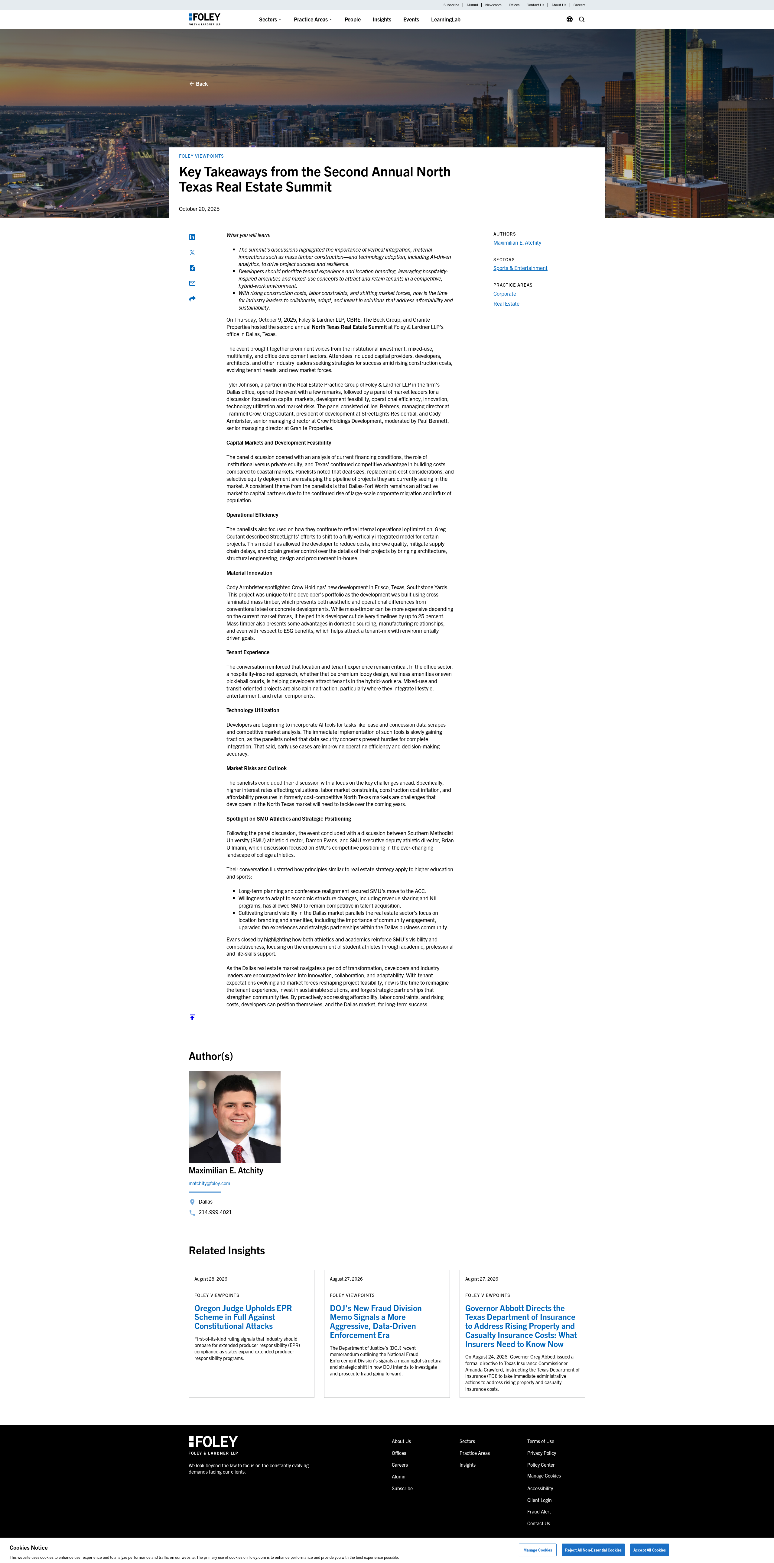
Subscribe (451, 5)
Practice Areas (311, 19)
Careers (579, 5)
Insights (382, 19)
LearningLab (445, 19)
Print (192, 268)
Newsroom (493, 5)
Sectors (268, 19)
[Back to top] (192, 1018)
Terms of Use (540, 1441)
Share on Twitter (192, 252)
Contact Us (535, 5)
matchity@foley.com (209, 1183)
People (353, 19)
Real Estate (506, 303)
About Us (558, 5)
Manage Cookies (537, 1549)
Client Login (539, 1500)
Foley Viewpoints (201, 156)
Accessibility (540, 1488)
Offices (514, 5)
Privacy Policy (541, 1453)
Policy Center (541, 1465)
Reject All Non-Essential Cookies (593, 1549)
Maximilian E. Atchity (517, 242)
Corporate (504, 293)
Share (192, 298)
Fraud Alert (539, 1511)
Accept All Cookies (649, 1549)
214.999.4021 (215, 1211)
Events (411, 19)
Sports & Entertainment (520, 267)
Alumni (472, 5)
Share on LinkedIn (192, 237)
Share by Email (192, 283)
